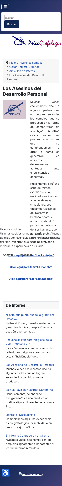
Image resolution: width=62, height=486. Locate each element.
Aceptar (8, 255)
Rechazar (26, 255)
